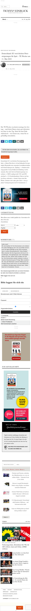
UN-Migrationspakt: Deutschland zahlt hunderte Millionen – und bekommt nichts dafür (20, 502)
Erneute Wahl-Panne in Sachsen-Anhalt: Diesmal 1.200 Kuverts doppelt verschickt (20, 494)
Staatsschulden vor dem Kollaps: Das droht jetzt (20, 553)
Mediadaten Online (7, 595)
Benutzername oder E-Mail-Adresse (11, 294)
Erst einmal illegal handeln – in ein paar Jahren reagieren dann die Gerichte (20, 563)
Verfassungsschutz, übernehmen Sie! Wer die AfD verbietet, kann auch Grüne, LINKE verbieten (15, 547)
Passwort (3, 300)
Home (4, 589)
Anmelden (5, 291)
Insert (19, 607)
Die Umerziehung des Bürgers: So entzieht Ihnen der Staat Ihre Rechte (20, 579)
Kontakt (10, 589)
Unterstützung (18, 589)
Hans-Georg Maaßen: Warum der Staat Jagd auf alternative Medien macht (20, 571)
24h (4, 469)
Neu (18, 464)
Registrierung (15, 291)
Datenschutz (13, 591)
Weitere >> (6, 517)
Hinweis (17, 267)
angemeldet (11, 271)
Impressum (5, 591)
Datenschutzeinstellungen (10, 593)
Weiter (4, 231)
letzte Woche (10, 469)
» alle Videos (27, 521)
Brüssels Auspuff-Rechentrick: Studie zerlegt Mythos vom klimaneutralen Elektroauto (20, 485)
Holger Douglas (15, 64)
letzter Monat (19, 469)
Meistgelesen (9, 464)
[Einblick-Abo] (16, 389)
